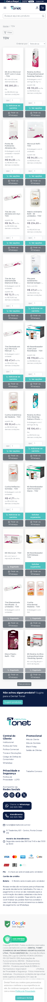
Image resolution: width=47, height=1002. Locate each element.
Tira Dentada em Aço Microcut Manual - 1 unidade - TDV (12, 349)
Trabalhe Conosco (34, 771)
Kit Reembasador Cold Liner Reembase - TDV (35, 349)
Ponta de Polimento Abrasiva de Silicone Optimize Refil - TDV (13, 146)
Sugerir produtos (12, 702)
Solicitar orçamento (35, 516)
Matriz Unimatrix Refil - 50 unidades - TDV (34, 214)
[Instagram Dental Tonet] (12, 795)
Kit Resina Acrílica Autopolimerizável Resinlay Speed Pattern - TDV (35, 656)
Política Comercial (11, 749)
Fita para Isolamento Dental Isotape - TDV (34, 281)
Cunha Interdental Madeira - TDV (33, 604)
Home (6, 26)
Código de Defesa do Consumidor (12, 758)
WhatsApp (7, 763)
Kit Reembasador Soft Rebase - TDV (35, 555)
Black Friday (31, 747)
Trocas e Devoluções (12, 753)
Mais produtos (24, 684)
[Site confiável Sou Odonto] (15, 939)
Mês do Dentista (33, 743)
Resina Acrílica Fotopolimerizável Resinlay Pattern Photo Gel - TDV (35, 74)
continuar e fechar (24, 998)
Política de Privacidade (25, 991)
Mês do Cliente (32, 739)
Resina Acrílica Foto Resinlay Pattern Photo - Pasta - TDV (34, 417)
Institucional (8, 742)
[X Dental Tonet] (24, 795)
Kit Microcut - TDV (13, 553)
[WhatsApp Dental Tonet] (6, 795)
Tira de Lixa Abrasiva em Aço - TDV (13, 214)
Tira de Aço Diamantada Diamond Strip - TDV (12, 281)
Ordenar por (21, 44)
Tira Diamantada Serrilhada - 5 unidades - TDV (12, 604)
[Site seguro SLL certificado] (15, 924)
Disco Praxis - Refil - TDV (11, 655)
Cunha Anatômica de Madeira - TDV (13, 416)
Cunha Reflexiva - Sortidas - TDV (13, 488)
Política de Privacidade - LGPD (11, 778)
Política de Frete (10, 746)
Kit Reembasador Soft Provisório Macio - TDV (35, 489)
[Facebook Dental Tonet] (18, 795)
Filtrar (9, 32)
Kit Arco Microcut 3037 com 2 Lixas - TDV (13, 74)
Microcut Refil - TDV (34, 145)
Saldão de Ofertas (34, 750)
